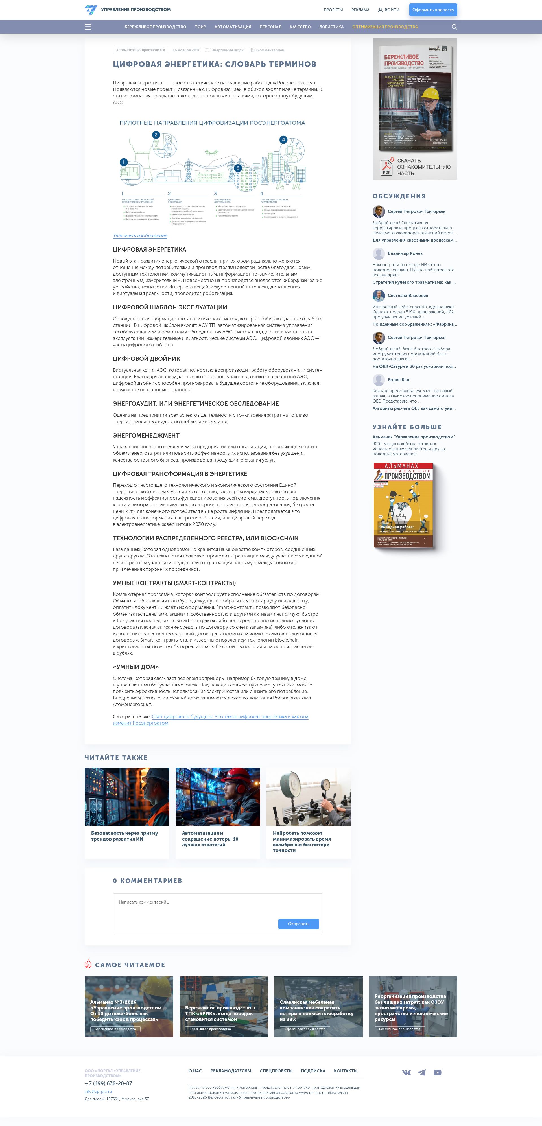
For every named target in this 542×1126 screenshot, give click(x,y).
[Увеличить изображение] (212, 171)
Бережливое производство (115, 1029)
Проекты (333, 10)
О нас (195, 1070)
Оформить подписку (433, 9)
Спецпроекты (276, 1070)
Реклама (360, 10)
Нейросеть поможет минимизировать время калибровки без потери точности (302, 841)
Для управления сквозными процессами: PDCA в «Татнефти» (436, 240)
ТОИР (200, 27)
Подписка (313, 1070)
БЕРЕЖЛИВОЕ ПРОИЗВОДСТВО (155, 27)
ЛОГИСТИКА (331, 27)
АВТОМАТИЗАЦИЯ (233, 27)
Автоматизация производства (140, 50)
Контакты (345, 1070)
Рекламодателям (231, 1070)
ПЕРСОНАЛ (270, 27)
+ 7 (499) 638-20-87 (108, 1083)
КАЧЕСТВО (300, 27)
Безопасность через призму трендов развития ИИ (124, 835)
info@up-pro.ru (98, 1091)
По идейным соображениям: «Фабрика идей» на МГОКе (431, 324)
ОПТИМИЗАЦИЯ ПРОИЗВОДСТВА (385, 27)
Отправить (298, 923)
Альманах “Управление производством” (414, 437)
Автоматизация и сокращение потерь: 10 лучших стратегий (210, 838)
